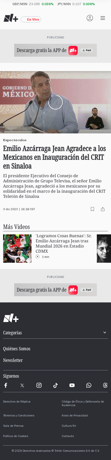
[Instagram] (39, 385)
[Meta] (5, 385)
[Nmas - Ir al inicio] (11, 18)
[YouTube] (72, 385)
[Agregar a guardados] (92, 209)
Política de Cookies (15, 436)
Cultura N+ (69, 426)
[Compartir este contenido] (103, 209)
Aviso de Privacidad (75, 416)
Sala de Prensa (13, 426)
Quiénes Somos (16, 348)
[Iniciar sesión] (90, 18)
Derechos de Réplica (16, 402)
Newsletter (13, 360)
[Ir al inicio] (55, 318)
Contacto (68, 436)
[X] (22, 385)
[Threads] (105, 385)
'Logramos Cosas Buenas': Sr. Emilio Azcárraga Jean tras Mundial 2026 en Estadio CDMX (64, 243)
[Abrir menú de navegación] (103, 18)
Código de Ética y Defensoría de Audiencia (83, 404)
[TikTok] (55, 385)
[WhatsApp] (88, 385)
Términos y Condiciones (18, 416)
